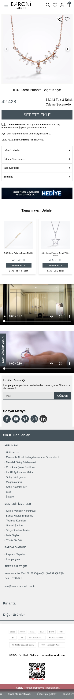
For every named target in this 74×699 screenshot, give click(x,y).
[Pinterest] (25, 419)
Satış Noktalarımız (16, 487)
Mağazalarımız (14, 482)
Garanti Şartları (14, 525)
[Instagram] (34, 419)
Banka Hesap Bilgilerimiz (20, 515)
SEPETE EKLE (44, 266)
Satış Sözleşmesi (16, 477)
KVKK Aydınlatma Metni (19, 472)
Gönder (62, 395)
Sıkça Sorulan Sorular (18, 530)
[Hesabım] (62, 5)
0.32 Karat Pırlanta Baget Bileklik (44, 253)
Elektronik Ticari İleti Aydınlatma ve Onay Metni (32, 457)
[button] (6, 49)
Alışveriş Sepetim (15, 554)
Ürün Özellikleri (12, 150)
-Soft (17, 688)
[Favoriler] (55, 5)
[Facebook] (7, 419)
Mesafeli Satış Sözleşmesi (21, 462)
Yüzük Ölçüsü (14, 540)
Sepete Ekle (37, 114)
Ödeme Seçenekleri (59, 104)
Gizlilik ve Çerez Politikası (20, 467)
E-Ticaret (26, 688)
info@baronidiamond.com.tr (20, 586)
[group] (37, 49)
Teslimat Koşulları (16, 520)
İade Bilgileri (13, 535)
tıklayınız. (46, 133)
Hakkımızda (12, 452)
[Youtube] (16, 419)
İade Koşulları (11, 167)
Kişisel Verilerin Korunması (21, 510)
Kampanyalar (13, 559)
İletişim (10, 496)
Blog (8, 491)
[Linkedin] (43, 419)
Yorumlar (8, 176)
